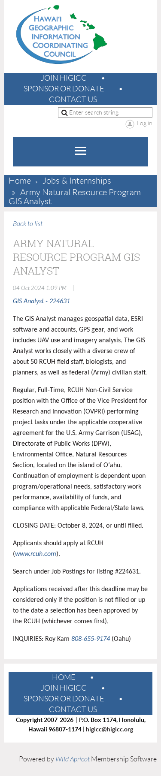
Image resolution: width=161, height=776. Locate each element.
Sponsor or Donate (64, 89)
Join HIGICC (64, 78)
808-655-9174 (90, 639)
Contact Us (73, 99)
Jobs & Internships (77, 180)
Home (20, 180)
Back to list (28, 224)
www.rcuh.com (35, 554)
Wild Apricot (72, 759)
